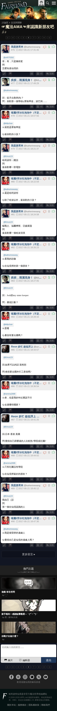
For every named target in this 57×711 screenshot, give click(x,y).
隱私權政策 (34, 705)
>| (49, 37)
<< (13, 37)
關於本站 (11, 705)
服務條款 (22, 705)
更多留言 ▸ (28, 554)
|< (7, 37)
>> (44, 37)
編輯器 (26, 660)
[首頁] (14, 10)
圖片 (10, 660)
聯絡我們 (45, 705)
